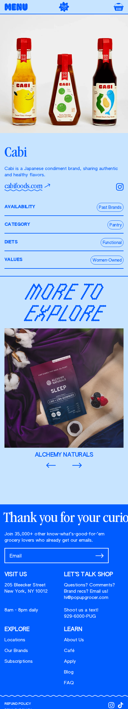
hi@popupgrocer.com (86, 597)
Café (69, 650)
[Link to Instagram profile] (111, 705)
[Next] (77, 465)
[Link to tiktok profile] (121, 705)
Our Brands (16, 650)
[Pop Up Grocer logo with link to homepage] (64, 7)
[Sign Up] (100, 555)
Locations (14, 640)
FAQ (69, 683)
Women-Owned (107, 260)
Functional (112, 243)
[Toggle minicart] (119, 7)
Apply (70, 661)
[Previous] (51, 465)
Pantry (115, 225)
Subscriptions (18, 661)
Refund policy (17, 703)
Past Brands (110, 208)
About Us (74, 640)
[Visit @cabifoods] (120, 187)
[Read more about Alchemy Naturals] (64, 393)
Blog (69, 672)
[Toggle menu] (17, 7)
